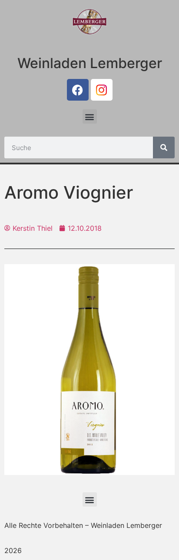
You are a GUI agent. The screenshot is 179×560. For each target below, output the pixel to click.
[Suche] (164, 147)
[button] (90, 116)
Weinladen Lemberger (89, 63)
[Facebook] (78, 90)
